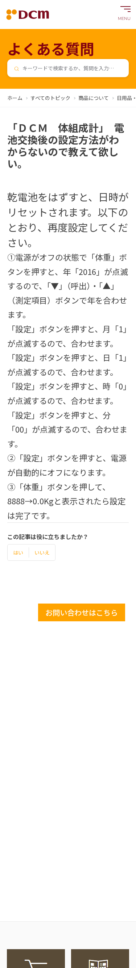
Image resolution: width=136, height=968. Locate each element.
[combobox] (68, 68)
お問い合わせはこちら (81, 612)
